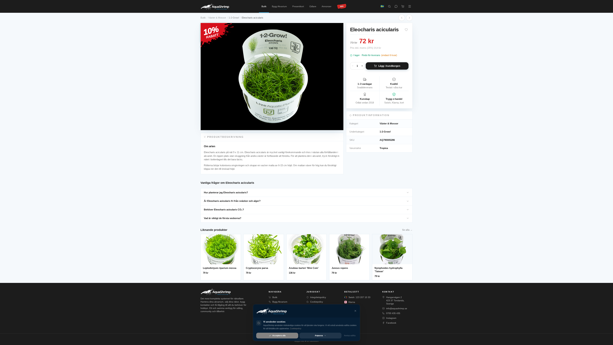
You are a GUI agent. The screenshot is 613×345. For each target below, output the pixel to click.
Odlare (312, 6)
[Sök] (389, 6)
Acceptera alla (279, 335)
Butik (263, 6)
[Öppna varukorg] (402, 6)
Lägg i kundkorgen (389, 65)
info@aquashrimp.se (396, 308)
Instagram (391, 318)
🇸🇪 (382, 6)
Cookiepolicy (316, 301)
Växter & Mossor (217, 17)
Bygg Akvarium (279, 6)
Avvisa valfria (350, 335)
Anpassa (319, 335)
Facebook (391, 323)
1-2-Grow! (234, 17)
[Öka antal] (362, 65)
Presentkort (298, 6)
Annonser (326, 6)
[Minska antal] (352, 65)
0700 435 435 (393, 313)
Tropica (384, 148)
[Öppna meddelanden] (396, 6)
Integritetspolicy (318, 297)
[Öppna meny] (409, 6)
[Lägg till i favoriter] (406, 29)
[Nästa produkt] (409, 18)
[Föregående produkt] (401, 18)
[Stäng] (355, 310)
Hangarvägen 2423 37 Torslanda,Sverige (395, 300)
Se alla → (407, 229)
